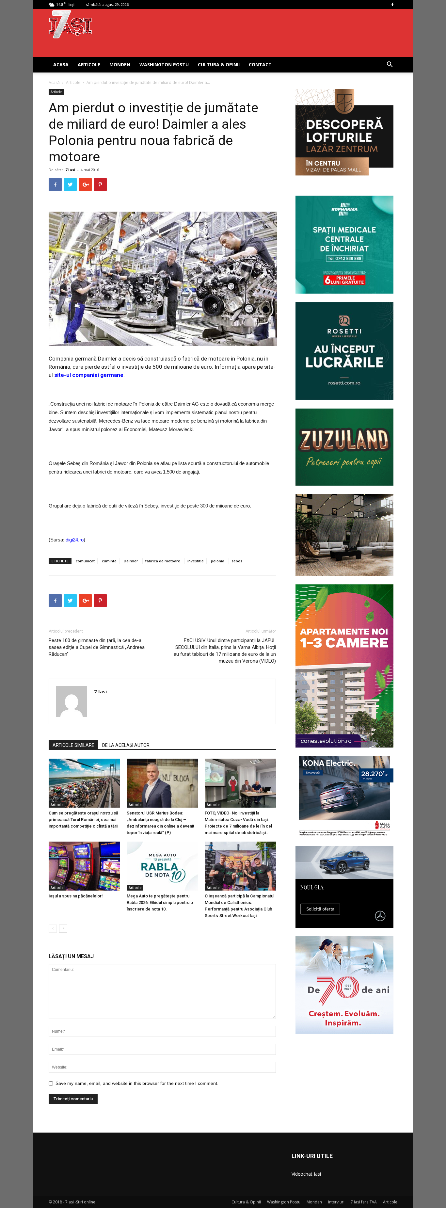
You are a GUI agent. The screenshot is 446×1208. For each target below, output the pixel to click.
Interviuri (336, 1202)
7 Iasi (70, 169)
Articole (89, 64)
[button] (389, 65)
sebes (236, 560)
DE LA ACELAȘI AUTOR (126, 745)
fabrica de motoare (162, 560)
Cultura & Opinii (219, 64)
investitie (195, 560)
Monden (119, 64)
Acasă (54, 82)
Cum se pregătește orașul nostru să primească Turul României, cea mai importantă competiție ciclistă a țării (83, 820)
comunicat (85, 560)
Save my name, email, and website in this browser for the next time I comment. (137, 1083)
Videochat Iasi (306, 1174)
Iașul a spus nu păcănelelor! (76, 896)
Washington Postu (164, 64)
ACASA (61, 64)
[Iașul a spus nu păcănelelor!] (84, 866)
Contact (260, 64)
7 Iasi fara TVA (364, 1202)
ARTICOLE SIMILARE (73, 745)
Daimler (131, 560)
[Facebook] (392, 4)
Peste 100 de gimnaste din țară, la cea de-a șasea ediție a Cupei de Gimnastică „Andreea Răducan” (97, 647)
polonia (217, 560)
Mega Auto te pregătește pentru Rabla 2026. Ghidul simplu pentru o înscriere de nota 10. (160, 902)
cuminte (109, 560)
